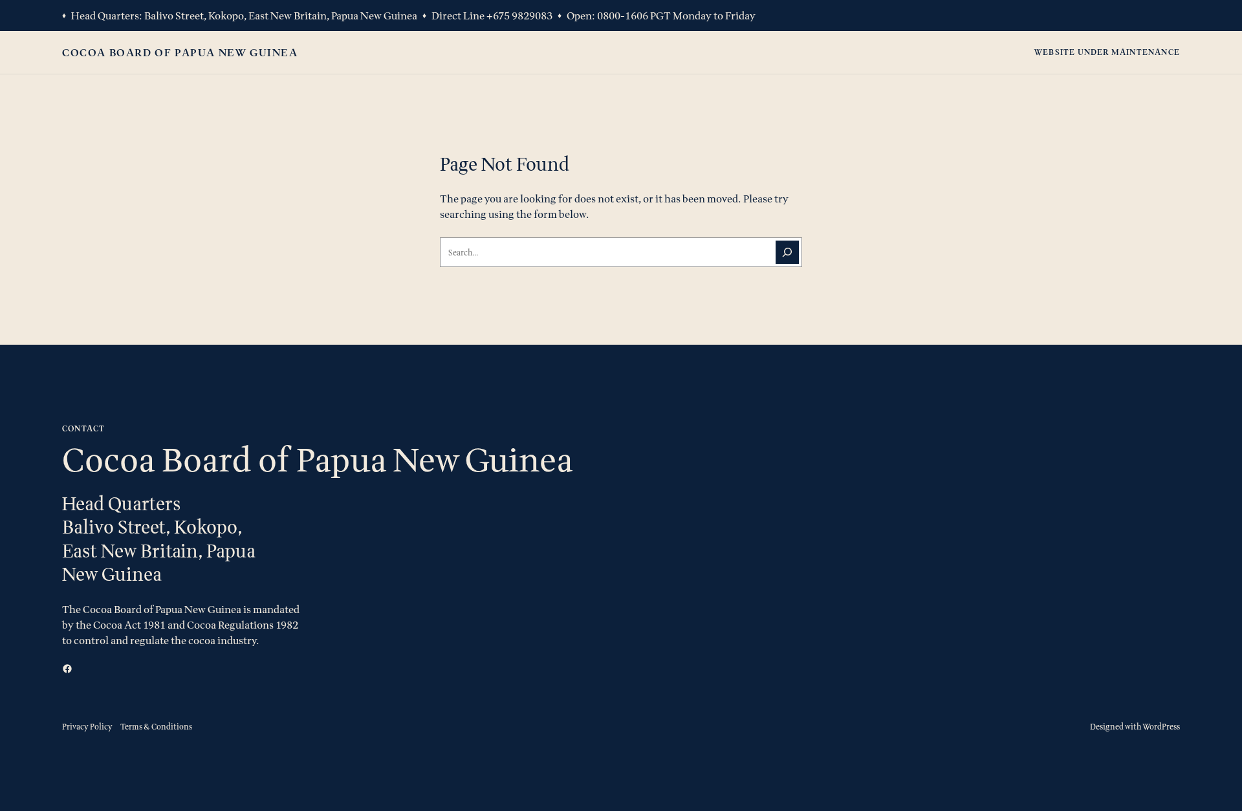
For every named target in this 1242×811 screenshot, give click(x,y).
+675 (499, 15)
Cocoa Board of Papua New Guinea (180, 52)
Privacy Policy (87, 726)
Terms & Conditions (156, 726)
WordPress (1161, 726)
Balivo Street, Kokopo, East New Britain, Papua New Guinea (280, 15)
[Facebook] (67, 669)
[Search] (787, 252)
